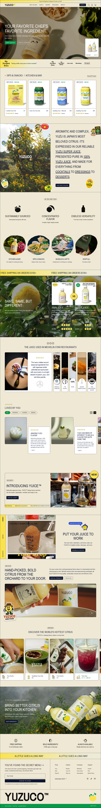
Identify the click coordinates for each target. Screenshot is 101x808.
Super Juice (82, 307)
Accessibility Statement (22, 806)
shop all (82, 5)
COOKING (24, 412)
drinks (3, 519)
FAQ (89, 771)
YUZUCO (94, 805)
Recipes (68, 768)
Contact (89, 768)
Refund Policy (91, 773)
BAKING (33, 412)
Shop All (86, 259)
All (7, 412)
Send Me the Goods (25, 781)
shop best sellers (62, 185)
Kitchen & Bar (14, 259)
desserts (63, 177)
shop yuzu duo (10, 42)
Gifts (56, 771)
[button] (88, 5)
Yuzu (56, 768)
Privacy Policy (14, 806)
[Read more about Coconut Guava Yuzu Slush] (31, 537)
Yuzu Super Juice (68, 151)
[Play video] (92, 613)
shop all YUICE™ (12, 497)
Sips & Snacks (38, 259)
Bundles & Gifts (62, 259)
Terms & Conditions (8, 806)
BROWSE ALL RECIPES (78, 550)
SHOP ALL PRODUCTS (56, 578)
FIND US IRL (68, 578)
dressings (82, 171)
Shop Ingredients (11, 721)
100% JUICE (58, 307)
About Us (68, 773)
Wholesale (79, 768)
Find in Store (80, 771)
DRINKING (15, 412)
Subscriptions (80, 773)
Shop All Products (91, 76)
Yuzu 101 (68, 771)
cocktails (63, 171)
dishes (3, 536)
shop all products (24, 42)
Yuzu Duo (88, 55)
